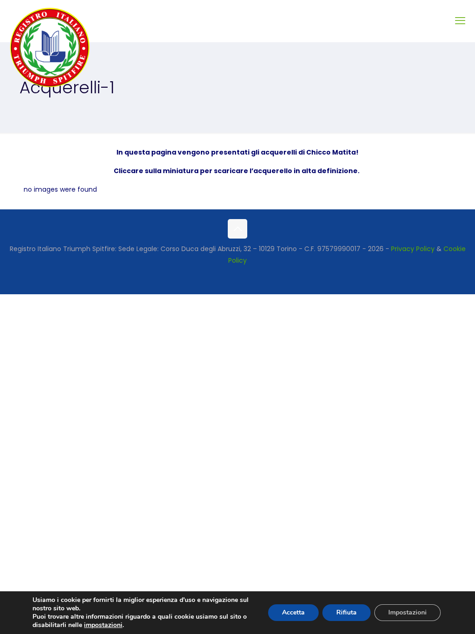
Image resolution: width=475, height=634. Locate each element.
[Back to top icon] (237, 229)
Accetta (293, 612)
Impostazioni (407, 612)
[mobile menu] (460, 21)
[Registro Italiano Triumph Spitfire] (49, 47)
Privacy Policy (413, 248)
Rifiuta (346, 612)
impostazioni (103, 625)
